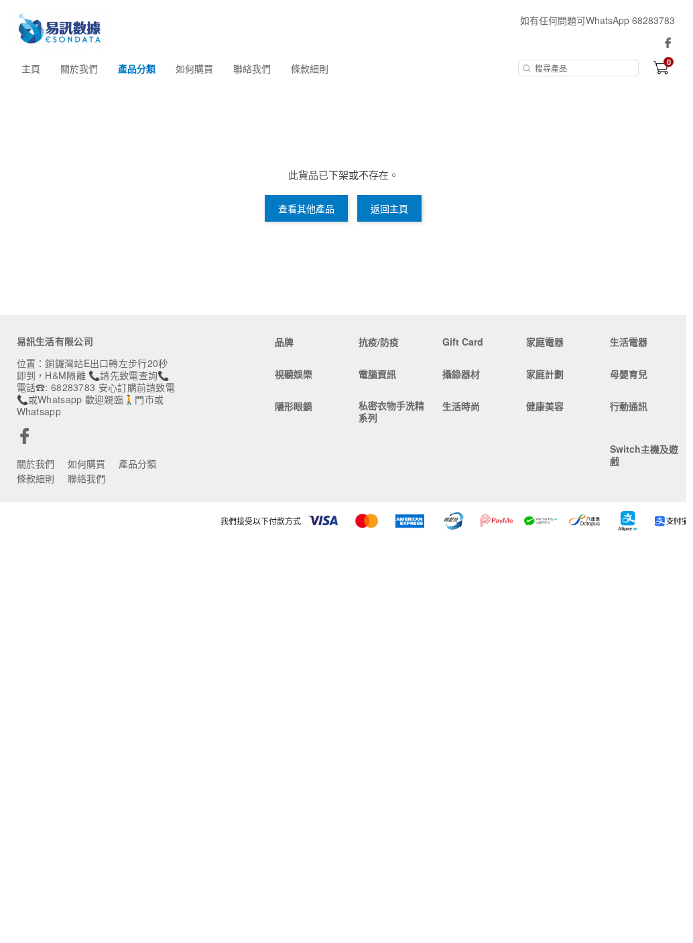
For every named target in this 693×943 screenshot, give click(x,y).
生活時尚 (461, 406)
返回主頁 (389, 208)
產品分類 (136, 68)
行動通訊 (628, 406)
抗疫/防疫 (379, 342)
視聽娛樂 (293, 374)
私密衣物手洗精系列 (391, 411)
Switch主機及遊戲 (644, 455)
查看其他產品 (306, 208)
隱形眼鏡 (293, 406)
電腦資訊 (377, 374)
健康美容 (545, 406)
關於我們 (79, 68)
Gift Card (462, 342)
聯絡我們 (252, 68)
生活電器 (628, 342)
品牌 (284, 342)
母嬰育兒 (628, 374)
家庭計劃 (545, 374)
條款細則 (309, 68)
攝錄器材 (461, 374)
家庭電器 (545, 342)
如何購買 (194, 68)
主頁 (30, 68)
